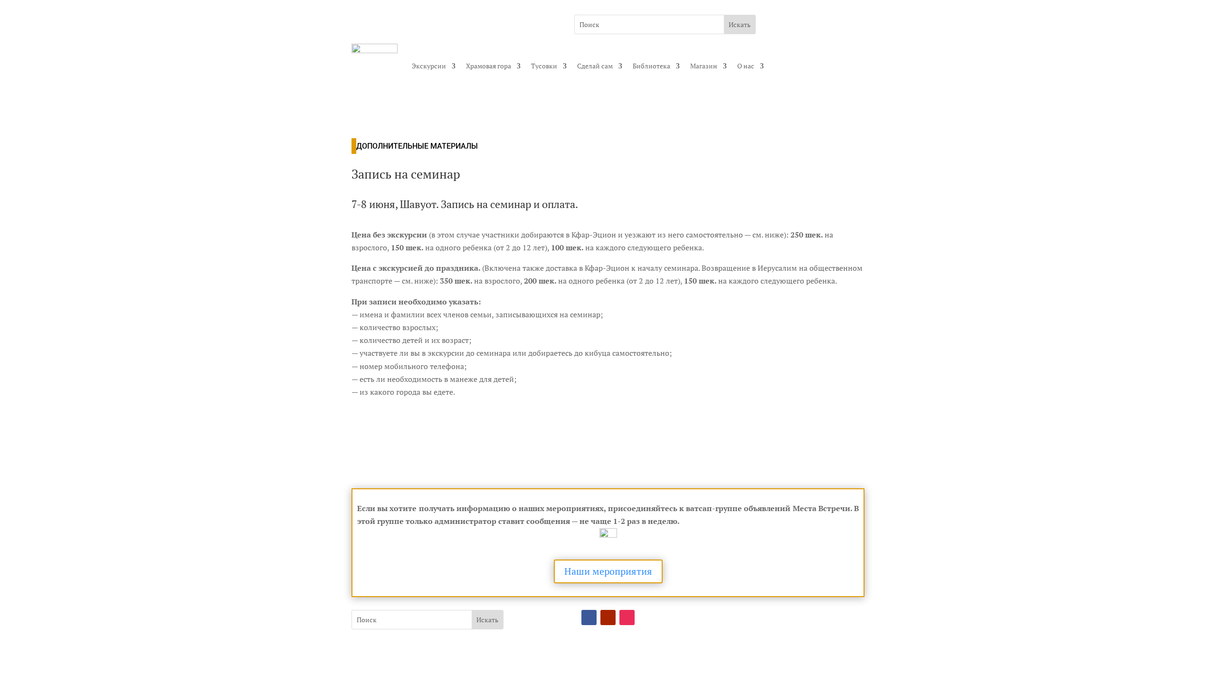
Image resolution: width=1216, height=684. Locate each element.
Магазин (703, 65)
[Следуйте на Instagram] (627, 617)
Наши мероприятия (608, 571)
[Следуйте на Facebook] (589, 617)
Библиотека (651, 65)
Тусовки (544, 65)
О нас (745, 65)
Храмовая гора (488, 65)
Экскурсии (429, 65)
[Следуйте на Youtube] (608, 617)
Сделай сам (595, 65)
